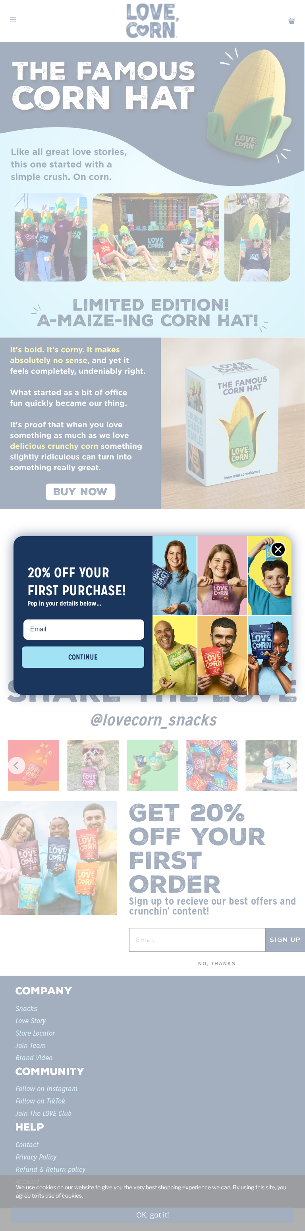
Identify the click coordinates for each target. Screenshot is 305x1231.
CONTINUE (83, 657)
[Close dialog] (278, 549)
